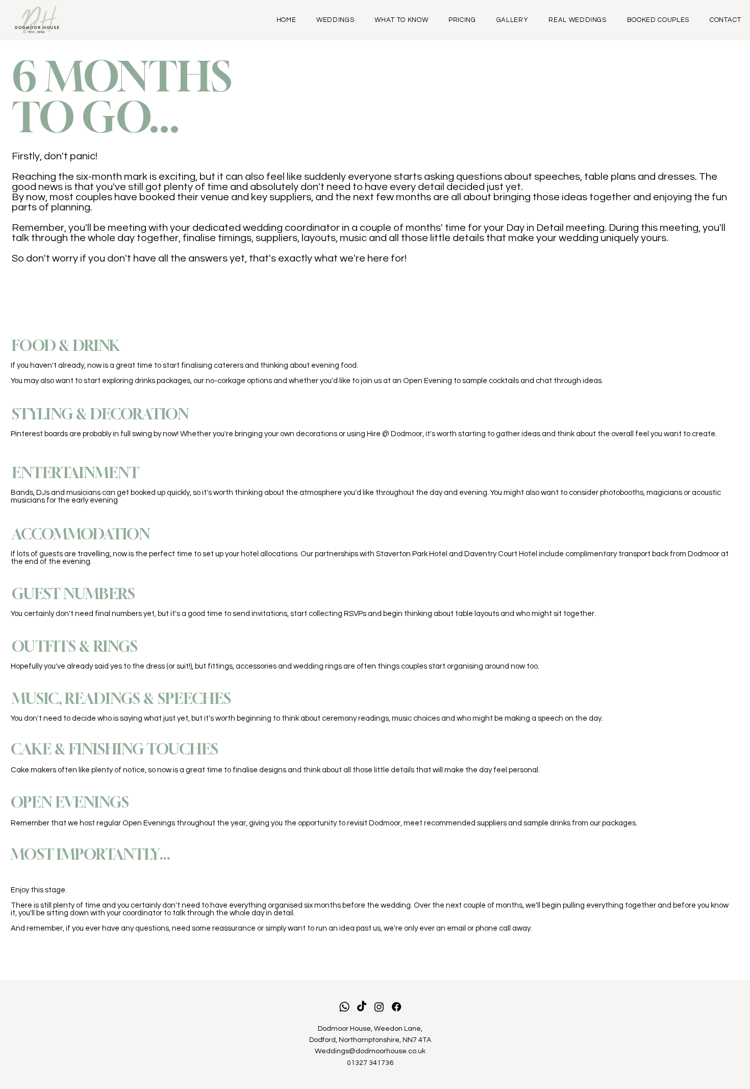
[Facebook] (396, 1007)
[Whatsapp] (344, 1007)
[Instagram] (379, 1007)
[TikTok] (362, 1007)
